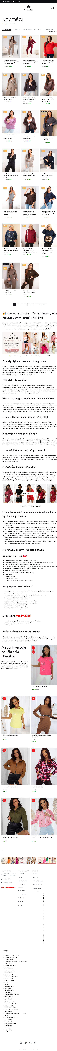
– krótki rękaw (8, 1029)
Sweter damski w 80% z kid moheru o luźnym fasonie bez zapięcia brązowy (29, 136)
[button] (2, 861)
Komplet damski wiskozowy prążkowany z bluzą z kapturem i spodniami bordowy (30, 62)
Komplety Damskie (9, 1005)
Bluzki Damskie (8, 1025)
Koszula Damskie (9, 1000)
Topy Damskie (8, 967)
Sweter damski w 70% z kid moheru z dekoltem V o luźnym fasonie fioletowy (11, 136)
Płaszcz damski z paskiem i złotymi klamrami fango (10, 98)
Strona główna (5, 24)
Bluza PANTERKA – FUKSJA (38, 787)
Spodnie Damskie (9, 975)
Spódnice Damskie (9, 978)
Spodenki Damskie (9, 980)
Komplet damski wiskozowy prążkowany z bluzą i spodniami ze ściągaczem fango (11, 62)
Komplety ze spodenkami (11, 1002)
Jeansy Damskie (9, 1011)
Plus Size (7, 984)
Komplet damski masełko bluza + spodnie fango (11, 291)
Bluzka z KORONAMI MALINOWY (40, 686)
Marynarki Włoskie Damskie (12, 994)
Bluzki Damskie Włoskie (11, 1023)
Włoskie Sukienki (9, 959)
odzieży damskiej (14, 639)
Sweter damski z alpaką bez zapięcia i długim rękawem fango (29, 175)
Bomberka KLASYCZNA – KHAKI (10, 837)
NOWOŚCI (8, 988)
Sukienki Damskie (9, 973)
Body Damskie (8, 1019)
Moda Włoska (8, 992)
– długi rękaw (8, 1031)
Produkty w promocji (48, 29)
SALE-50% (7, 982)
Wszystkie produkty (6, 29)
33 (39, 304)
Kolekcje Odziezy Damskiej (11, 1009)
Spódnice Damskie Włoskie (11, 976)
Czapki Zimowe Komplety (11, 1017)
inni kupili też (17, 29)
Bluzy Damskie (8, 1021)
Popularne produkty (27, 29)
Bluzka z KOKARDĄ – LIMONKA (10, 735)
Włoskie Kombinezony (10, 965)
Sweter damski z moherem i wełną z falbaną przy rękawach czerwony (49, 62)
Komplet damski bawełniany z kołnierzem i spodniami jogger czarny (11, 175)
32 (35, 304)
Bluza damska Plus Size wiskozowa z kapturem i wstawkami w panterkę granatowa (47, 251)
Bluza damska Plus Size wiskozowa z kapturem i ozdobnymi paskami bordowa (29, 250)
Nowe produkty (37, 29)
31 (32, 304)
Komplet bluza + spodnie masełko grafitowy (47, 138)
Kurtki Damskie (8, 998)
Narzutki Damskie (9, 990)
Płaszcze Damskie (9, 986)
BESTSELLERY (8, 1027)
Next (44, 304)
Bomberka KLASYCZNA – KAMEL (10, 787)
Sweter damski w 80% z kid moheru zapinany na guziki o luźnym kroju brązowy (29, 99)
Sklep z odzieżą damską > (8, 887)
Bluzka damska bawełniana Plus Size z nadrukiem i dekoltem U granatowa (11, 250)
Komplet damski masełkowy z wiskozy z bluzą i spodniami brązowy (29, 292)
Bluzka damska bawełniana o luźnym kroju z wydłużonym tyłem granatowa (48, 213)
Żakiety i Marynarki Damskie (12, 955)
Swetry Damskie (9, 969)
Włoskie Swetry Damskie (11, 957)
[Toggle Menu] (3, 8)
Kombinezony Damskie (10, 1007)
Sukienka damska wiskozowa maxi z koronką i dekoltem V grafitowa (10, 213)
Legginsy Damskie (9, 996)
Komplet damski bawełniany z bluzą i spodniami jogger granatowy (48, 175)
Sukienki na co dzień (10, 971)
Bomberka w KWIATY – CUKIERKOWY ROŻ (42, 837)
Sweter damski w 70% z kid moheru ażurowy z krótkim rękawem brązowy (48, 99)
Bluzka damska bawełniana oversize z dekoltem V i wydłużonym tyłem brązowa (29, 213)
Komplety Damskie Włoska (11, 1004)
